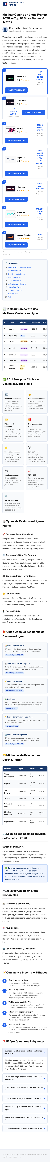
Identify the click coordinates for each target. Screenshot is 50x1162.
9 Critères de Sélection (16, 274)
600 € (33, 360)
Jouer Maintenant (16, 90)
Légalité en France (15, 287)
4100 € (33, 341)
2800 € (34, 355)
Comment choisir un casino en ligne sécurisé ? (24, 1128)
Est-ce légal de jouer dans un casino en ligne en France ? (23, 1078)
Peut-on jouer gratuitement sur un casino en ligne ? (23, 1108)
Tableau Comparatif (15, 271)
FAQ (9, 297)
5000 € (34, 336)
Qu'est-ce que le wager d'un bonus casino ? (23, 1098)
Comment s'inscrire (15, 290)
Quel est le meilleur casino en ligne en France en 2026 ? (23, 1052)
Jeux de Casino (14, 294)
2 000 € (34, 348)
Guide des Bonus (14, 281)
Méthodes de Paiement (17, 284)
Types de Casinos (14, 277)
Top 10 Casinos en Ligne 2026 (19, 267)
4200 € (34, 329)
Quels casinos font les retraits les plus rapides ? (24, 1088)
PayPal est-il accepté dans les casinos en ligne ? (24, 1118)
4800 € (34, 367)
